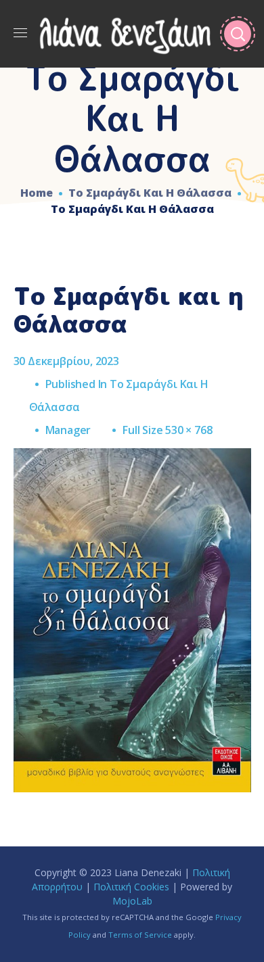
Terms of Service (140, 935)
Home (36, 192)
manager (68, 430)
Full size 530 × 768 (167, 430)
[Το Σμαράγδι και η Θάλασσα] (132, 458)
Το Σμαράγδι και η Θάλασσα (150, 192)
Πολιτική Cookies (131, 886)
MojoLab (132, 900)
